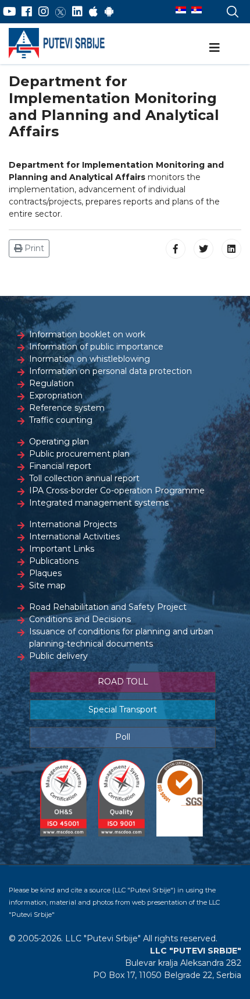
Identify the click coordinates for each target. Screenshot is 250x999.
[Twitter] (60, 12)
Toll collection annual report (84, 478)
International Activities (74, 536)
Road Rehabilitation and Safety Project (108, 607)
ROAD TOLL (123, 681)
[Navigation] (214, 47)
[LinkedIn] (77, 12)
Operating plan (59, 441)
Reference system (67, 408)
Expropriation (56, 395)
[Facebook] (27, 12)
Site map (47, 585)
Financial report (60, 466)
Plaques (45, 573)
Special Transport (122, 709)
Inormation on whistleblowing (89, 359)
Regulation (51, 383)
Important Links (61, 548)
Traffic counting (60, 420)
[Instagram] (43, 12)
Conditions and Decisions (80, 619)
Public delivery (58, 656)
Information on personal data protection (110, 371)
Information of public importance (96, 346)
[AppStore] (93, 12)
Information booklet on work (87, 334)
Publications (53, 561)
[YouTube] (9, 12)
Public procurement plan (79, 454)
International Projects (73, 524)
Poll (122, 737)
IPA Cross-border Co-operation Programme (117, 490)
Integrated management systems (99, 502)
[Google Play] (109, 12)
